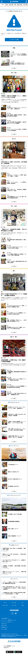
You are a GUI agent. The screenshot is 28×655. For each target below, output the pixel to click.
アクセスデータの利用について (7, 621)
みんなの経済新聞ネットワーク (14, 641)
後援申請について (5, 627)
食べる (7, 4)
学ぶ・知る (25, 4)
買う (15, 4)
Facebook (12, 613)
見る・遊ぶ (11, 4)
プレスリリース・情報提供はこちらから (9, 620)
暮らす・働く (20, 4)
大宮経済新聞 (14, 2)
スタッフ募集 (4, 629)
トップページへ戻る (14, 39)
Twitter (15, 613)
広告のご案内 (4, 625)
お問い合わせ (4, 623)
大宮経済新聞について (6, 618)
